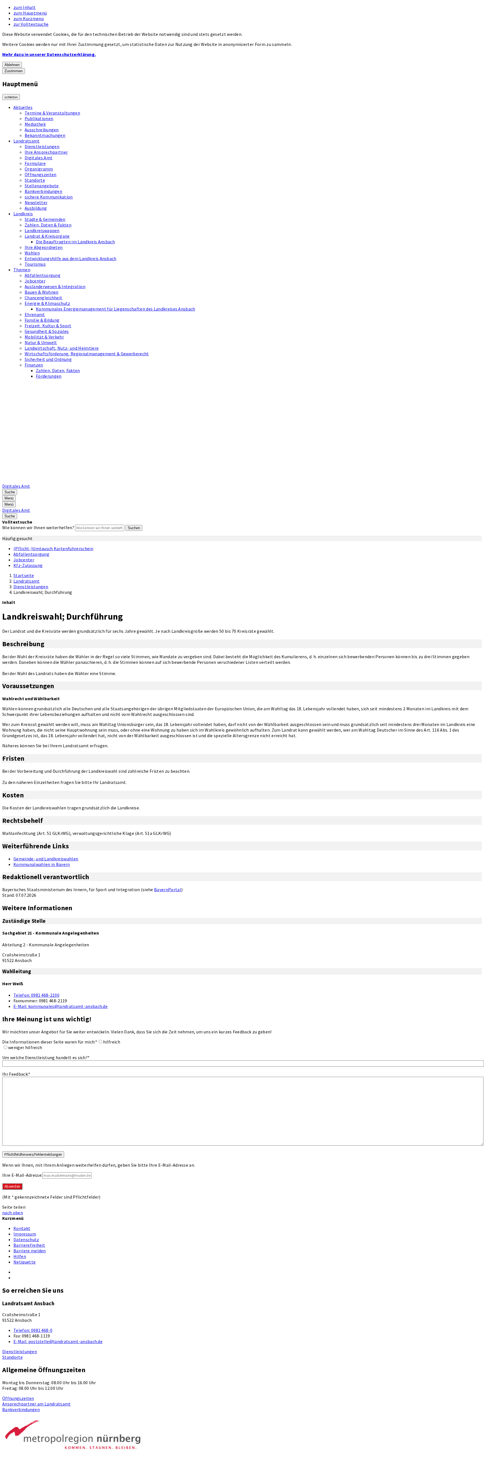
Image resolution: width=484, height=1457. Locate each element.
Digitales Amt (38, 157)
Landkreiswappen (42, 230)
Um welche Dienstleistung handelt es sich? (46, 1057)
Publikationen (39, 118)
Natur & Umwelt (41, 342)
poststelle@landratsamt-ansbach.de (58, 1341)
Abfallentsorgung (43, 275)
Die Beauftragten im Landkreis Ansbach (75, 241)
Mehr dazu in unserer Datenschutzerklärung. (49, 54)
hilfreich (111, 1042)
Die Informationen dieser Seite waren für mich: (49, 1042)
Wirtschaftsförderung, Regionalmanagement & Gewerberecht (87, 353)
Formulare (35, 163)
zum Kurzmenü (28, 18)
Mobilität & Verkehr (44, 337)
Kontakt (21, 1228)
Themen (21, 269)
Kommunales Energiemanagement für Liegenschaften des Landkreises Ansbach (115, 309)
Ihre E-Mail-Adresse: (22, 1175)
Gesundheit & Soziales (47, 331)
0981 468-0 (32, 1330)
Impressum (24, 1234)
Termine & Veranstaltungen (52, 113)
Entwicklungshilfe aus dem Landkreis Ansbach (71, 258)
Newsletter (36, 202)
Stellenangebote (42, 185)
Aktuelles (22, 107)
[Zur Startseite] (144, 480)
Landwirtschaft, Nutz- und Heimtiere (62, 348)
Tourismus (35, 264)
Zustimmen (13, 71)
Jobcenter (35, 281)
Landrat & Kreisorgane (47, 236)
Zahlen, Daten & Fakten (48, 225)
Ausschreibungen (42, 129)
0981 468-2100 (36, 995)
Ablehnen (12, 65)
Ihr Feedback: (16, 1074)
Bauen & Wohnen (41, 292)
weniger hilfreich (25, 1047)
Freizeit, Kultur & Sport (48, 325)
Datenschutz (26, 1239)
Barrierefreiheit (29, 1245)
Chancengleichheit (43, 297)
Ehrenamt (35, 314)
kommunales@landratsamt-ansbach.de (60, 1006)
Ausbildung (36, 208)
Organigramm (39, 169)
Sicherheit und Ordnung (48, 359)
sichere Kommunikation (49, 197)
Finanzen (34, 365)
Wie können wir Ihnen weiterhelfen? (38, 527)
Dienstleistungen (42, 146)
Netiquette (24, 1262)
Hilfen (19, 1256)
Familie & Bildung (42, 320)
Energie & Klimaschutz (47, 303)
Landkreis (23, 213)
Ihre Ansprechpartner (46, 152)
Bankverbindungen (43, 191)
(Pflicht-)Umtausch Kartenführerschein (53, 548)
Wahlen (32, 253)
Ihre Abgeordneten (43, 247)
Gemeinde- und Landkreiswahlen (45, 858)
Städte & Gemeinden (45, 219)
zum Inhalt (24, 7)
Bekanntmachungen (45, 135)
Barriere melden (29, 1250)
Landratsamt (26, 141)
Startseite (23, 575)
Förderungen (49, 376)
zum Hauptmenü (30, 13)
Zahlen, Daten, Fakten (58, 370)
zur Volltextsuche (30, 24)
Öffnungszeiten (40, 174)
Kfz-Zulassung (28, 565)
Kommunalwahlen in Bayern (41, 864)
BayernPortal (167, 889)
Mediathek (35, 124)
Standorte (35, 180)
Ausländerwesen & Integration (55, 286)
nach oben (12, 1212)
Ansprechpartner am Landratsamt (36, 1404)
